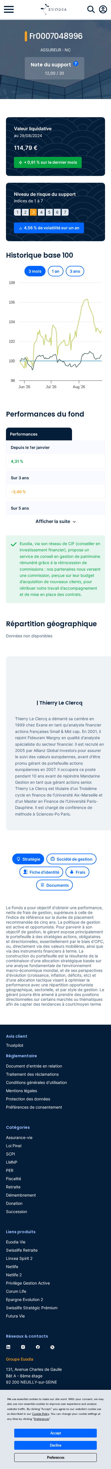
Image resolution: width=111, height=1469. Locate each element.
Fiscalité (13, 1178)
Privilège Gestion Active (28, 1283)
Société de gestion (74, 859)
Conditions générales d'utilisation (36, 1082)
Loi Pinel (13, 1145)
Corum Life (16, 1291)
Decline (55, 1445)
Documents (57, 885)
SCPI (10, 1153)
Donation (14, 1203)
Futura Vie (15, 1316)
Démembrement (21, 1195)
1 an (55, 271)
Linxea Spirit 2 (19, 1258)
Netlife (12, 1266)
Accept (55, 1433)
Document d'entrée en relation (34, 1066)
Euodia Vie (15, 1241)
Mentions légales (21, 1090)
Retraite (13, 1186)
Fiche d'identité (44, 872)
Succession (16, 1211)
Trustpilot (14, 1045)
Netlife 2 (14, 1274)
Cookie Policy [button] (40, 1414)
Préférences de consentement (34, 1107)
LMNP (11, 1162)
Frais (80, 872)
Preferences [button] (41, 1419)
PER (9, 1170)
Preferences (55, 1457)
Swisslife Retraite (22, 1250)
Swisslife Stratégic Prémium (31, 1307)
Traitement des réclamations (32, 1074)
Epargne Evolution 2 (24, 1299)
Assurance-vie (19, 1137)
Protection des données (28, 1098)
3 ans (75, 271)
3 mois (35, 271)
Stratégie (31, 859)
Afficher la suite (53, 521)
